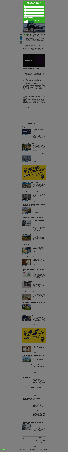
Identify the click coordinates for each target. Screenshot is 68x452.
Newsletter (3, 449)
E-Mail (25, 11)
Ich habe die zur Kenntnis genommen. (33, 20)
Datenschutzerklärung (31, 20)
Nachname (25, 8)
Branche (25, 14)
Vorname (25, 5)
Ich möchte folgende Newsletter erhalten (29, 17)
